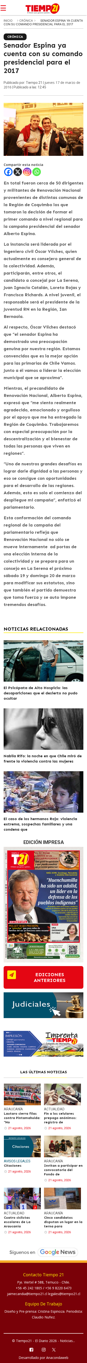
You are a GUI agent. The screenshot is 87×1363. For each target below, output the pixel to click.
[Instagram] (27, 172)
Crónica (26, 20)
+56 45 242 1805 (29, 1288)
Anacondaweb (57, 1357)
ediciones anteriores (49, 977)
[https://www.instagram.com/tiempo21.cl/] (43, 1349)
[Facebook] (8, 172)
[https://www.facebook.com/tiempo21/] (31, 1349)
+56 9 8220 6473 (58, 1288)
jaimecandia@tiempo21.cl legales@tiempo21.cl (43, 1293)
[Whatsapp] (36, 172)
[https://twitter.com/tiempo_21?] (56, 1349)
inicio (8, 20)
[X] (18, 172)
